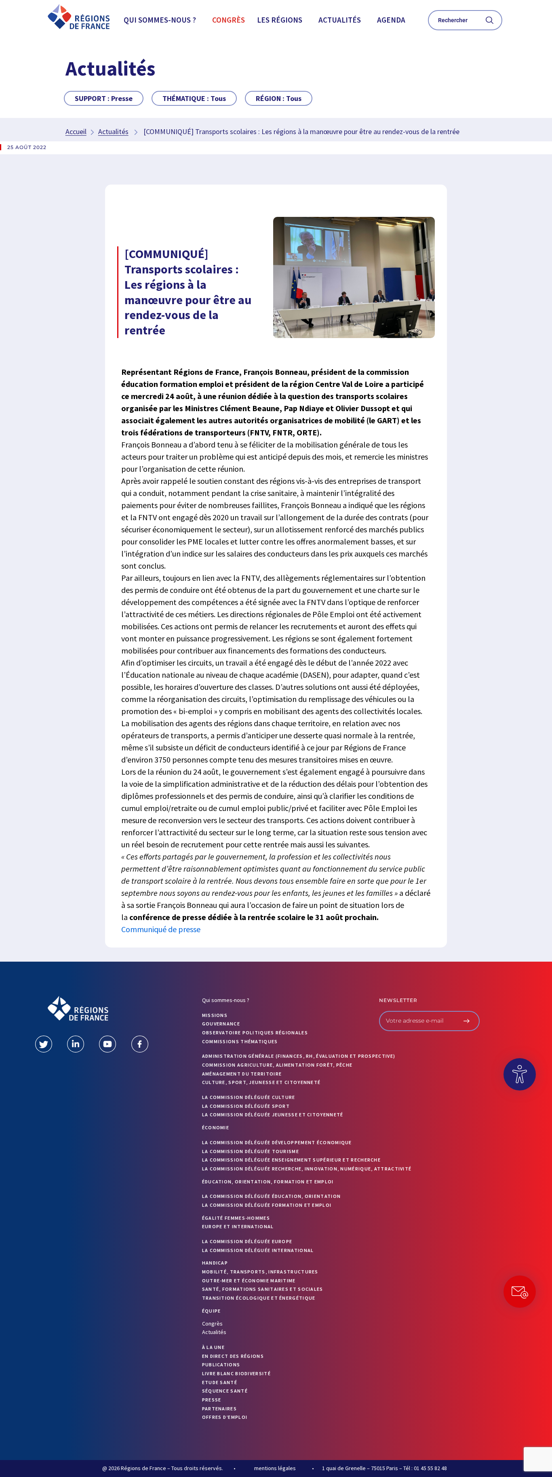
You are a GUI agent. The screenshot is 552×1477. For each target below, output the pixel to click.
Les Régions (279, 20)
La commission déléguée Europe (247, 1241)
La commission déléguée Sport (246, 1106)
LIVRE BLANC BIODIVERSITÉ (236, 1373)
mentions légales (275, 1468)
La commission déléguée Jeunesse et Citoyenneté (272, 1114)
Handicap (215, 1263)
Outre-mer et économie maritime (249, 1280)
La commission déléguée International (258, 1250)
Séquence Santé (225, 1391)
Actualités (339, 20)
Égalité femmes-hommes (236, 1218)
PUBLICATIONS (221, 1364)
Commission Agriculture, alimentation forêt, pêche (277, 1065)
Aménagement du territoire (242, 1074)
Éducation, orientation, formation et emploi (268, 1182)
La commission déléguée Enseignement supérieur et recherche (291, 1160)
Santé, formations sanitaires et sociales (262, 1289)
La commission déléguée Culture (248, 1097)
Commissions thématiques (240, 1041)
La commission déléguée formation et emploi (267, 1205)
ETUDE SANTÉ (219, 1382)
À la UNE (213, 1347)
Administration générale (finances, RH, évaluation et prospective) (299, 1056)
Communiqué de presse (160, 929)
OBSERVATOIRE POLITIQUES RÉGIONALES (255, 1032)
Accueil (75, 131)
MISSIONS (215, 1015)
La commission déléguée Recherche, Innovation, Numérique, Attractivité (307, 1169)
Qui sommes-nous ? (160, 20)
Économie (215, 1127)
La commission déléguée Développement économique (277, 1142)
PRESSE (211, 1400)
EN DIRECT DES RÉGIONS (233, 1356)
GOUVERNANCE (221, 1024)
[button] (162, 20)
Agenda (391, 20)
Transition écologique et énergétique (259, 1298)
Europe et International (238, 1226)
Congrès (228, 20)
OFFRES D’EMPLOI (225, 1417)
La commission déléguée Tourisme (250, 1151)
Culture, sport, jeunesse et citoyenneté (261, 1082)
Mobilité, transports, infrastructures (260, 1272)
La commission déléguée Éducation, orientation (271, 1196)
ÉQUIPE (211, 1311)
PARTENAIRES (219, 1409)
